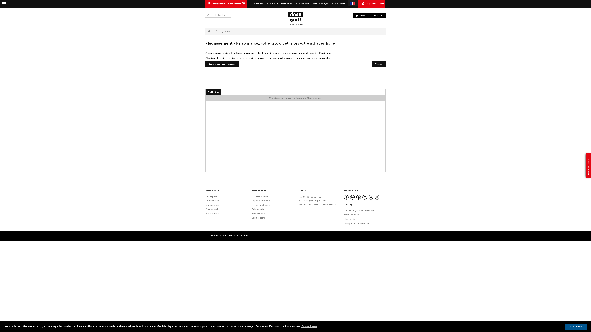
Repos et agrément (261, 200)
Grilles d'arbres (259, 209)
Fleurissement (258, 213)
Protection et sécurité (262, 205)
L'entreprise (211, 196)
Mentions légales (352, 214)
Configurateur (212, 205)
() (371, 15)
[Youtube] (359, 197)
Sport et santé (258, 218)
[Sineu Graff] (295, 18)
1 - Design (213, 92)
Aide (379, 64)
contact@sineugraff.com (314, 200)
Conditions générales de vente (359, 210)
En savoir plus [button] (309, 326)
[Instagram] (365, 197)
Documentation (212, 209)
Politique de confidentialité (356, 223)
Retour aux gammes (223, 64)
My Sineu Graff (212, 200)
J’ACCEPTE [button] (576, 326)
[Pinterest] (377, 197)
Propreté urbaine (260, 196)
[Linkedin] (352, 197)
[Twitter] (371, 197)
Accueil (209, 31)
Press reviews (212, 213)
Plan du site (349, 219)
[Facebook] (346, 197)
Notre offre (259, 190)
